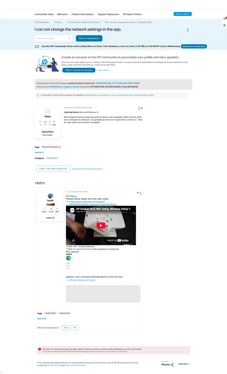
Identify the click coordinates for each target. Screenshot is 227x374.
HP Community (42, 22)
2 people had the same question (87, 169)
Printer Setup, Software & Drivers (83, 22)
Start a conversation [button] (89, 38)
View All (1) (39, 152)
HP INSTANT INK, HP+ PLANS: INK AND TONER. (118, 83)
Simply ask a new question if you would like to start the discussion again (119, 95)
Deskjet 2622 (50, 313)
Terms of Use (54, 365)
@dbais (73, 196)
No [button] (74, 327)
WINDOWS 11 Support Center (64, 86)
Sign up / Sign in (183, 14)
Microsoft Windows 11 (51, 147)
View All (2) (41, 319)
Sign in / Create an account (79, 70)
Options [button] (189, 30)
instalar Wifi (64, 313)
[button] (139, 108)
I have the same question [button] (53, 168)
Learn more (103, 70)
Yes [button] (66, 327)
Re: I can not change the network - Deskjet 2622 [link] (128, 22)
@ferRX (69, 277)
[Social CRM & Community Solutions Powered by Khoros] (167, 364)
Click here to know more (194, 46)
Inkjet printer (52, 158)
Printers (58, 22)
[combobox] (54, 38)
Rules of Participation (75, 365)
